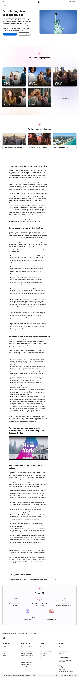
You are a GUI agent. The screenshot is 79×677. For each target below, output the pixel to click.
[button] (4, 1)
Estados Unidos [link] (33, 633)
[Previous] (73, 152)
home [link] (3, 633)
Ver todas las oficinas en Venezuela (66, 671)
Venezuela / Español (8, 675)
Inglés (5, 5)
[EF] (39, 2)
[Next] (76, 152)
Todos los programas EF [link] (11, 633)
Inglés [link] (27, 633)
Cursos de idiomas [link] (20, 633)
